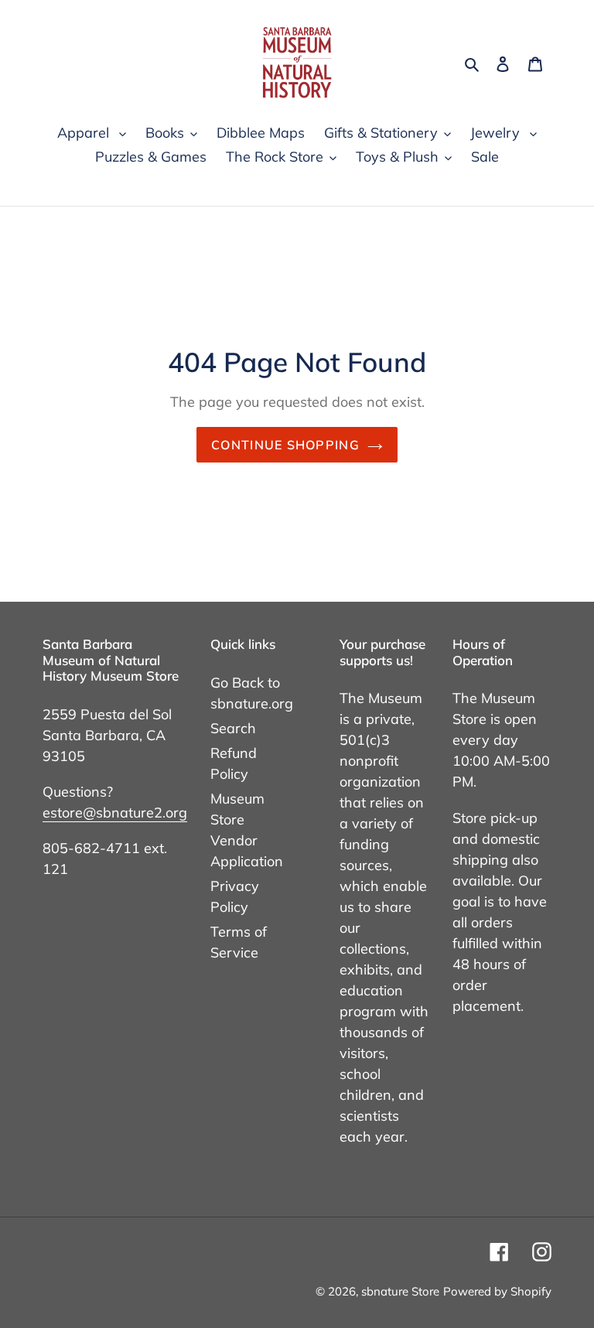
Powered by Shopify (497, 1291)
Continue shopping (285, 444)
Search (233, 728)
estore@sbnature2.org (115, 812)
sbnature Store (400, 1291)
